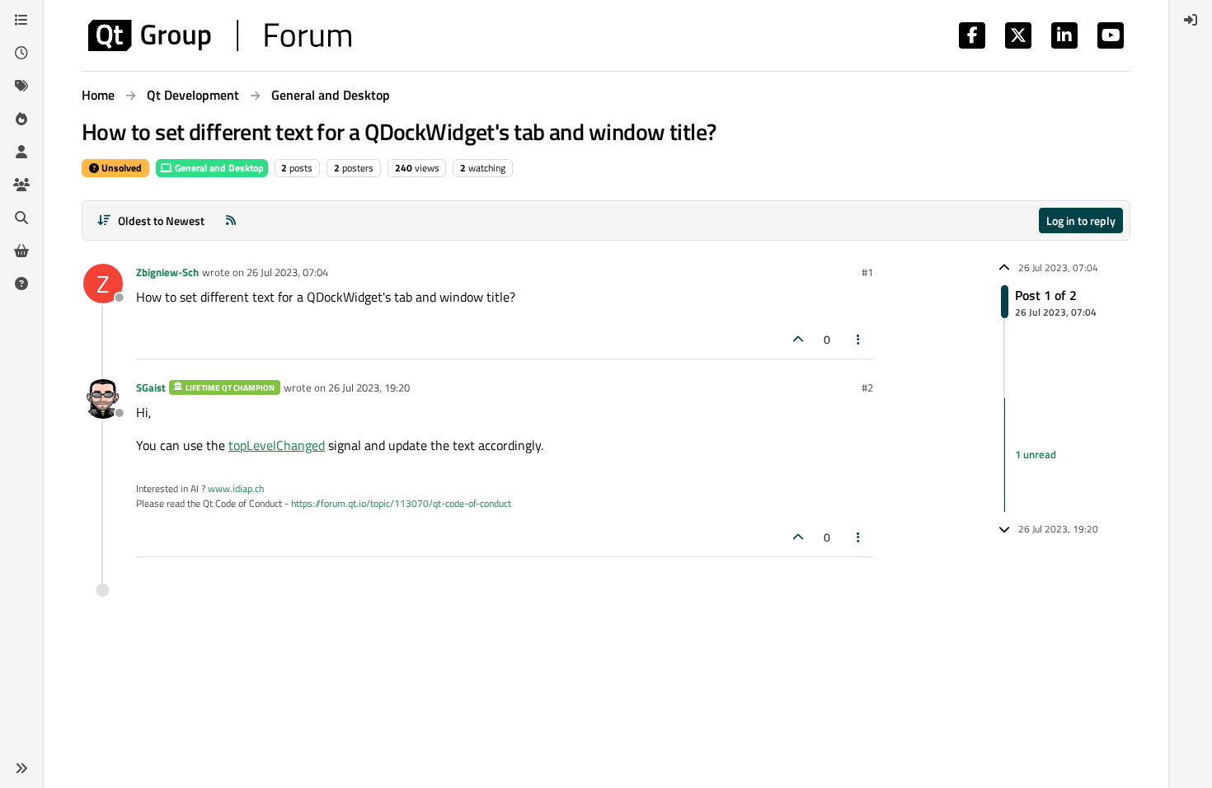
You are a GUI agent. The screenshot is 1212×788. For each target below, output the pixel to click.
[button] (21, 768)
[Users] (21, 151)
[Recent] (21, 53)
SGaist (151, 387)
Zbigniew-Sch (167, 272)
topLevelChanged (276, 445)
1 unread (1035, 454)
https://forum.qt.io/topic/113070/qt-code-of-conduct (401, 503)
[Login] (1190, 20)
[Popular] (21, 119)
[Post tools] (859, 339)
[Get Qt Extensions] (21, 250)
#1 (867, 272)
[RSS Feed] (230, 220)
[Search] (21, 217)
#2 (867, 387)
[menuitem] (1190, 20)
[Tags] (21, 86)
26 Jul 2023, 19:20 (369, 387)
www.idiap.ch (236, 488)
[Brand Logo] (219, 35)
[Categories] (21, 20)
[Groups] (21, 184)
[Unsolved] (21, 283)
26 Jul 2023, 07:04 (287, 272)
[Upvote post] (798, 339)
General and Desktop (218, 168)
